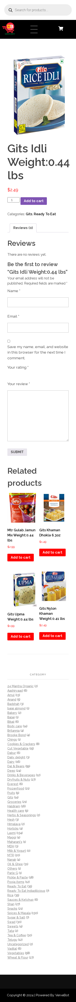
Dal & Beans (15, 766)
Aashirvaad (15, 690)
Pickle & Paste (17, 877)
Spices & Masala (19, 913)
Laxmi (11, 833)
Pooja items (15, 882)
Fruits (11, 793)
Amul (11, 695)
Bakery (12, 713)
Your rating (17, 367)
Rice (10, 895)
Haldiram (13, 806)
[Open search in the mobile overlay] (38, 10)
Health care (15, 810)
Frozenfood (15, 788)
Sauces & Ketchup (20, 899)
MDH (10, 846)
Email (13, 316)
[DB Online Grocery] (15, 28)
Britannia (13, 730)
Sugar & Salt (16, 917)
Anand (11, 699)
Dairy (11, 761)
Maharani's (14, 842)
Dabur (11, 753)
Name (13, 291)
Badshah (13, 704)
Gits (29, 214)
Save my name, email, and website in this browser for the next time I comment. (37, 352)
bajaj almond (16, 708)
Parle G (12, 873)
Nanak (11, 859)
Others (12, 868)
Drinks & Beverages (21, 775)
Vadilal (12, 948)
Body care (14, 726)
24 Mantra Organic (20, 686)
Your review (18, 384)
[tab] (23, 227)
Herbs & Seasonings (21, 815)
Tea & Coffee (16, 935)
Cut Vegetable (17, 748)
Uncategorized (18, 944)
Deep (11, 770)
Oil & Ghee (15, 864)
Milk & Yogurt (16, 850)
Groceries (14, 802)
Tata (10, 931)
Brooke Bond (16, 735)
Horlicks (13, 828)
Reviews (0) (23, 228)
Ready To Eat (45, 214)
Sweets (12, 926)
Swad (11, 922)
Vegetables (15, 953)
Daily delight (16, 757)
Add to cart (33, 201)
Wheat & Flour (17, 957)
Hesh (11, 819)
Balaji (11, 717)
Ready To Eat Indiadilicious (26, 890)
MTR (10, 855)
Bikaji (10, 721)
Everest (12, 784)
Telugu (12, 939)
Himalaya (13, 824)
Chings (12, 739)
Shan (10, 904)
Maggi (11, 837)
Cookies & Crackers (21, 744)
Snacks (12, 908)
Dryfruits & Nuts (18, 779)
